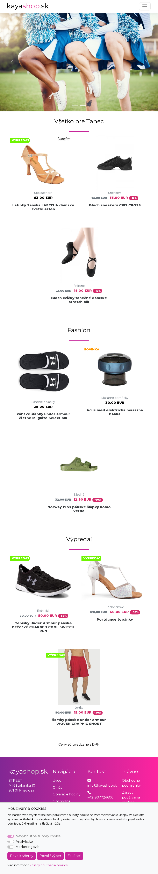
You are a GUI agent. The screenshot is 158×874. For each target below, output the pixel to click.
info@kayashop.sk (102, 785)
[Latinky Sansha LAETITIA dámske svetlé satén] (43, 162)
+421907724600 (100, 797)
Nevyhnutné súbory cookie (38, 836)
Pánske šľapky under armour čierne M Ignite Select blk (43, 416)
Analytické (24, 841)
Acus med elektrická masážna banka (115, 412)
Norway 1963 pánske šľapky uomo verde (79, 509)
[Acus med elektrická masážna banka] (114, 370)
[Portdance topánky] (114, 579)
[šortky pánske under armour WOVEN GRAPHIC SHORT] (79, 677)
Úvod (57, 780)
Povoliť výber (50, 856)
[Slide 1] (75, 105)
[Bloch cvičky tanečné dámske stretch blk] (79, 255)
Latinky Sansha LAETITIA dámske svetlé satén (43, 207)
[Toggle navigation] (145, 6)
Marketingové (27, 847)
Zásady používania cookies (48, 865)
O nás (57, 787)
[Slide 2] (83, 105)
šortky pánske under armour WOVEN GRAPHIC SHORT (79, 722)
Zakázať (74, 856)
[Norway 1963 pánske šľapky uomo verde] (79, 464)
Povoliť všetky (21, 856)
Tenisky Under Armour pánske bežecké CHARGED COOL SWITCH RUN (43, 627)
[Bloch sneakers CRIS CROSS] (114, 162)
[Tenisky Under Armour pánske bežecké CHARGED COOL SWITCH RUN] (43, 580)
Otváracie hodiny (66, 794)
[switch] (10, 841)
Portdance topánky (115, 619)
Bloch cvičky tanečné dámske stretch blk (79, 300)
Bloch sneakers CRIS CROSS (115, 205)
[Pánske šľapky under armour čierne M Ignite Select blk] (43, 371)
